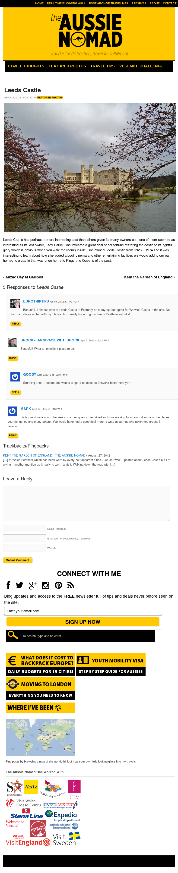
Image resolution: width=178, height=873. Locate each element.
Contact (169, 3)
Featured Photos (67, 66)
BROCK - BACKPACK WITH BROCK (49, 340)
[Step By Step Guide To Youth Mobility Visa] (111, 675)
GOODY (29, 374)
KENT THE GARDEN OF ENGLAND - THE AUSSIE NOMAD (44, 455)
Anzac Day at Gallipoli (23, 277)
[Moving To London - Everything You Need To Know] (40, 697)
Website (51, 548)
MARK (25, 408)
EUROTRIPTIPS (36, 301)
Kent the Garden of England (149, 277)
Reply (15, 323)
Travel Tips (102, 66)
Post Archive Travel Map (108, 3)
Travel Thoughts (25, 66)
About (154, 3)
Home (39, 3)
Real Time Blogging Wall (66, 3)
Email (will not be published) (68, 538)
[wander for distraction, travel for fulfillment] (89, 35)
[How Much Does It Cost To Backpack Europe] (40, 675)
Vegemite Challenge (141, 66)
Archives (139, 3)
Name (56, 528)
